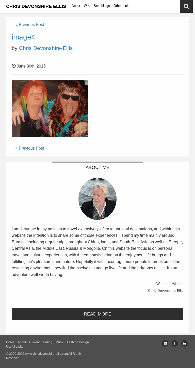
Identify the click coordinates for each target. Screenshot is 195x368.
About (76, 6)
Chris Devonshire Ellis (36, 6)
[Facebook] (175, 343)
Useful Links (14, 346)
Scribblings (102, 6)
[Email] (165, 343)
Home (10, 342)
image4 (23, 37)
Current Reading (40, 342)
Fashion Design (78, 342)
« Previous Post (29, 24)
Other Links (122, 6)
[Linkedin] (184, 343)
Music (60, 342)
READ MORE (97, 314)
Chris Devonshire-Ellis (46, 48)
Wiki (87, 6)
